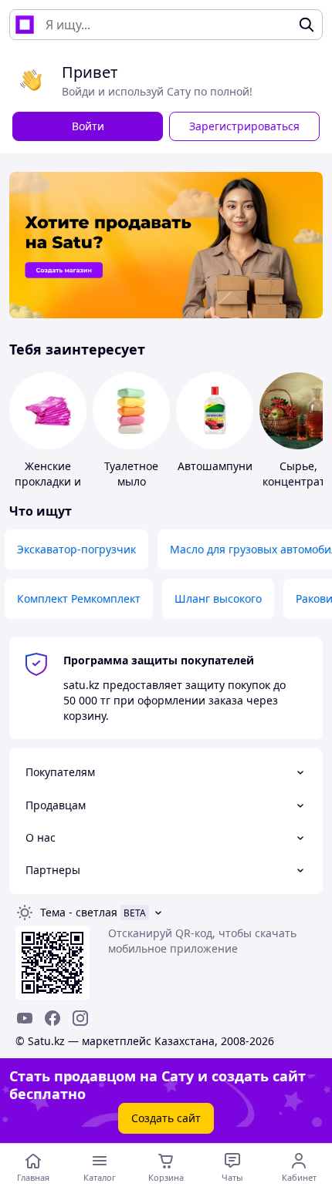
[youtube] (24, 1018)
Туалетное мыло (131, 474)
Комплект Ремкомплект (79, 598)
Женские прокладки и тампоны (48, 481)
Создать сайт (166, 1118)
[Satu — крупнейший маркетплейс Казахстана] (24, 24)
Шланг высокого (218, 598)
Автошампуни (215, 466)
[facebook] (52, 1018)
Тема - (78, 912)
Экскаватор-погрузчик (76, 549)
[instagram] (80, 1018)
